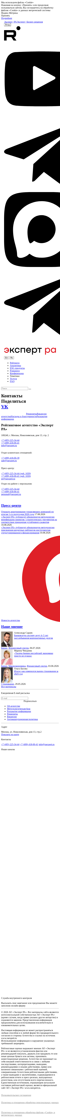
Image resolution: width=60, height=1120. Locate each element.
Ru (11, 358)
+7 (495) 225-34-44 (10, 489)
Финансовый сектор (18, 648)
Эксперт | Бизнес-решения (30, 22)
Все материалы (8, 686)
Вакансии (12, 716)
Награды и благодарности (24, 416)
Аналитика (15, 365)
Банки (4, 648)
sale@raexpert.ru (9, 460)
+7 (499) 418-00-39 (10, 458)
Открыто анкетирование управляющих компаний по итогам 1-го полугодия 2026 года (27, 513)
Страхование (7, 684)
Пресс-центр (11, 505)
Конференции (17, 373)
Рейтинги (15, 363)
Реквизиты (31, 414)
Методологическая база (18, 708)
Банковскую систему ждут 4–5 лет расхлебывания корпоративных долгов (33, 636)
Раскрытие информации (19, 711)
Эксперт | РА (10, 22)
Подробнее (6, 18)
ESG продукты (17, 368)
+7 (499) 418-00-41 (10, 491)
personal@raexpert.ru (11, 494)
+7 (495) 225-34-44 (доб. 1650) (16, 473)
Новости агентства (10, 620)
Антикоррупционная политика (22, 719)
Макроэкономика (17, 666)
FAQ (12, 381)
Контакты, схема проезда (13, 414)
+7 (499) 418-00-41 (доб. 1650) (16, 476)
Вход (7, 25)
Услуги (13, 378)
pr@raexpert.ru (8, 478)
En (6, 358)
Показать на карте (10, 734)
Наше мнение (12, 626)
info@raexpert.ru (46, 744)
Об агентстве (13, 706)
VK (4, 406)
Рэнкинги (15, 371)
